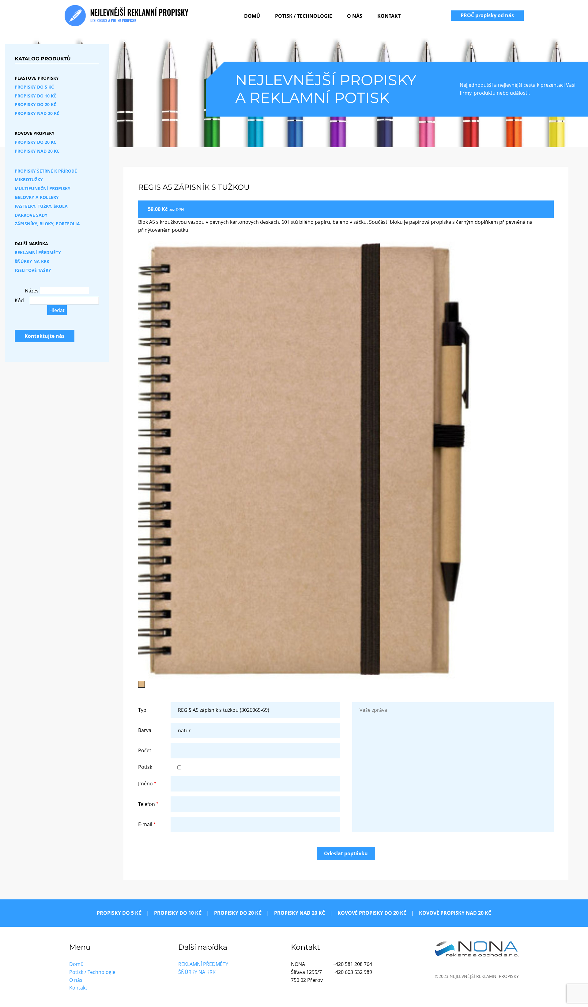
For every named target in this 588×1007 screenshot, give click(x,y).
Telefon (146, 804)
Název (32, 290)
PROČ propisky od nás (487, 15)
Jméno (145, 783)
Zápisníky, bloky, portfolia (47, 224)
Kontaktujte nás (44, 336)
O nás (354, 16)
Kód (19, 300)
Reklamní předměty (38, 252)
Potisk (145, 767)
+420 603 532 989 (352, 972)
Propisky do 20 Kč (35, 104)
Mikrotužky (29, 179)
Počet (144, 750)
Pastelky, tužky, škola (41, 206)
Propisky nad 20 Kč (37, 113)
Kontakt (389, 16)
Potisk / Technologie (303, 16)
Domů (252, 16)
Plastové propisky (37, 78)
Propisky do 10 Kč (35, 96)
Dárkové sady (31, 215)
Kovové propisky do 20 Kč (371, 913)
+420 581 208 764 (352, 964)
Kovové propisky (35, 133)
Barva (144, 730)
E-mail (145, 824)
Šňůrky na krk (32, 261)
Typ (142, 710)
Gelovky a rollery (37, 197)
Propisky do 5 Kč (34, 87)
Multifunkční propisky (42, 188)
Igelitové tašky (33, 270)
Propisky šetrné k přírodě (46, 171)
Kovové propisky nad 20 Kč (455, 913)
